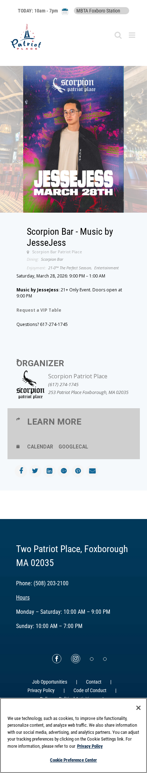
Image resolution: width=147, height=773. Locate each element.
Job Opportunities (49, 682)
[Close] (138, 708)
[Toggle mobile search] (118, 35)
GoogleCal (73, 447)
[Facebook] (56, 658)
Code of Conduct (90, 690)
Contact (93, 682)
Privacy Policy (41, 690)
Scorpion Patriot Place (77, 376)
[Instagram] (75, 658)
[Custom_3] (91, 659)
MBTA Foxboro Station (98, 11)
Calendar (40, 447)
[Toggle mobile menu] (132, 35)
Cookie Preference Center (73, 760)
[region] (73, 735)
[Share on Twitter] (35, 471)
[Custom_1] (105, 659)
